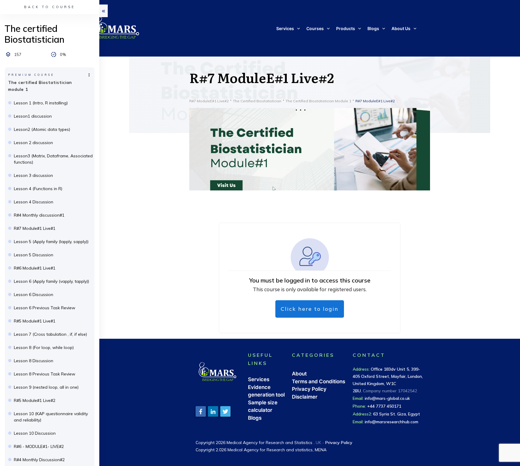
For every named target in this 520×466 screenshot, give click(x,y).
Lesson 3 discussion (33, 175)
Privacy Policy (309, 389)
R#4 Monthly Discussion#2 (39, 459)
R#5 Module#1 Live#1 (34, 321)
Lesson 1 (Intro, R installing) (41, 103)
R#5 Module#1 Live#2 (34, 400)
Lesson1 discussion (33, 116)
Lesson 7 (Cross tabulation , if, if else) (50, 334)
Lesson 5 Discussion (33, 255)
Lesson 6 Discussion (33, 294)
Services (258, 379)
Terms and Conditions (318, 381)
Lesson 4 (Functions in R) (38, 188)
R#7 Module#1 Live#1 (34, 228)
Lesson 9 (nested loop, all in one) (46, 387)
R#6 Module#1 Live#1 (34, 268)
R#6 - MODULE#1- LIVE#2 (39, 446)
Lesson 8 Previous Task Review (44, 374)
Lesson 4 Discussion (33, 202)
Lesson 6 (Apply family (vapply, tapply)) (51, 281)
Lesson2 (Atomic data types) (42, 129)
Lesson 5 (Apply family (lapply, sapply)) (51, 241)
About (299, 374)
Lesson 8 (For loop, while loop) (44, 347)
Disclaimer (304, 397)
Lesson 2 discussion (33, 142)
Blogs (255, 418)
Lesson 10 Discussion (35, 433)
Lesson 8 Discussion (33, 360)
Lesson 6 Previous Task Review (44, 307)
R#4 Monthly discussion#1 (39, 215)
